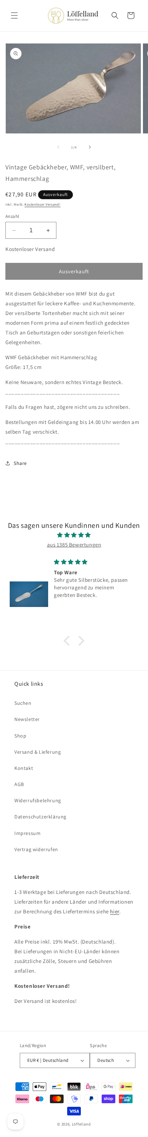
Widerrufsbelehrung (37, 800)
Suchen (23, 703)
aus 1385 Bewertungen (74, 544)
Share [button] (20, 463)
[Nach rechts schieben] (90, 147)
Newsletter (27, 719)
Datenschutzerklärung (40, 816)
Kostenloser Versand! (42, 204)
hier (114, 911)
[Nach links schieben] (58, 147)
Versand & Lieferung (37, 752)
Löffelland (81, 1124)
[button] (14, 15)
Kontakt (23, 768)
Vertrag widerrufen (36, 849)
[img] (74, 535)
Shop (20, 735)
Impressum (27, 833)
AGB (19, 784)
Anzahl (12, 216)
